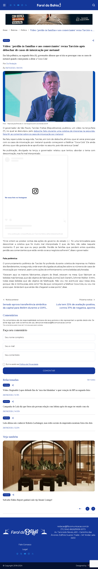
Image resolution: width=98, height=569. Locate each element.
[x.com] (14, 5)
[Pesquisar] (93, 5)
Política (24, 30)
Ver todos (91, 380)
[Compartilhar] (93, 40)
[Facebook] (11, 5)
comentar (49, 371)
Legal (25, 549)
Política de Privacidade (28, 364)
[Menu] (4, 5)
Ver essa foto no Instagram (16, 197)
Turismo (6, 495)
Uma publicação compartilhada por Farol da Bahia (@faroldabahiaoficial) (35, 234)
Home (5, 30)
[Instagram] (22, 5)
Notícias (14, 30)
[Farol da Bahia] (49, 5)
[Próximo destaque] (93, 509)
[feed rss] (26, 5)
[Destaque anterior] (87, 509)
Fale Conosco (25, 544)
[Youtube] (18, 5)
